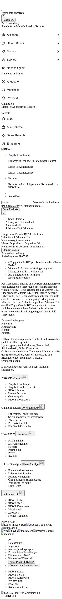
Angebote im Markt (19, 384)
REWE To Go (16, 503)
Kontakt (12, 456)
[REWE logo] (6, 149)
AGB (11, 539)
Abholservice (15, 420)
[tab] (31, 320)
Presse (11, 452)
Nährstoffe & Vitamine (20, 228)
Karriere (12, 446)
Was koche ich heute (19, 482)
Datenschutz (15, 542)
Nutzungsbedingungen (20, 549)
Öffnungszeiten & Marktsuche (24, 479)
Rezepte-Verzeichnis (19, 476)
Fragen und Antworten (20, 470)
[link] (34, 158)
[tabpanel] (31, 346)
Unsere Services (17, 393)
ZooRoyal (13, 512)
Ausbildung (14, 449)
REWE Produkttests (19, 399)
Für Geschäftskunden (20, 426)
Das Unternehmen (18, 443)
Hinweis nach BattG (19, 555)
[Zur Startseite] (13, 6)
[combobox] (17, 202)
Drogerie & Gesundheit (21, 222)
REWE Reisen (16, 500)
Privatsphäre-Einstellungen (22, 552)
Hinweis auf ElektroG (20, 558)
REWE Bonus (16, 390)
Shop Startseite (16, 218)
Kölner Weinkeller (18, 515)
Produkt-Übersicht (18, 423)
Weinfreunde (15, 509)
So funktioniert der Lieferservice (25, 416)
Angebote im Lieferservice (22, 387)
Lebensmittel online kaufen (23, 413)
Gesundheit (14, 225)
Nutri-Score (14, 485)
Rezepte (33, 183)
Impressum (14, 546)
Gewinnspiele (15, 396)
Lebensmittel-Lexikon (20, 473)
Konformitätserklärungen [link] (22, 562)
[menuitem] (31, 35)
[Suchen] (41, 206)
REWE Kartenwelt (18, 506)
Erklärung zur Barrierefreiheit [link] (24, 565)
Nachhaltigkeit (16, 440)
